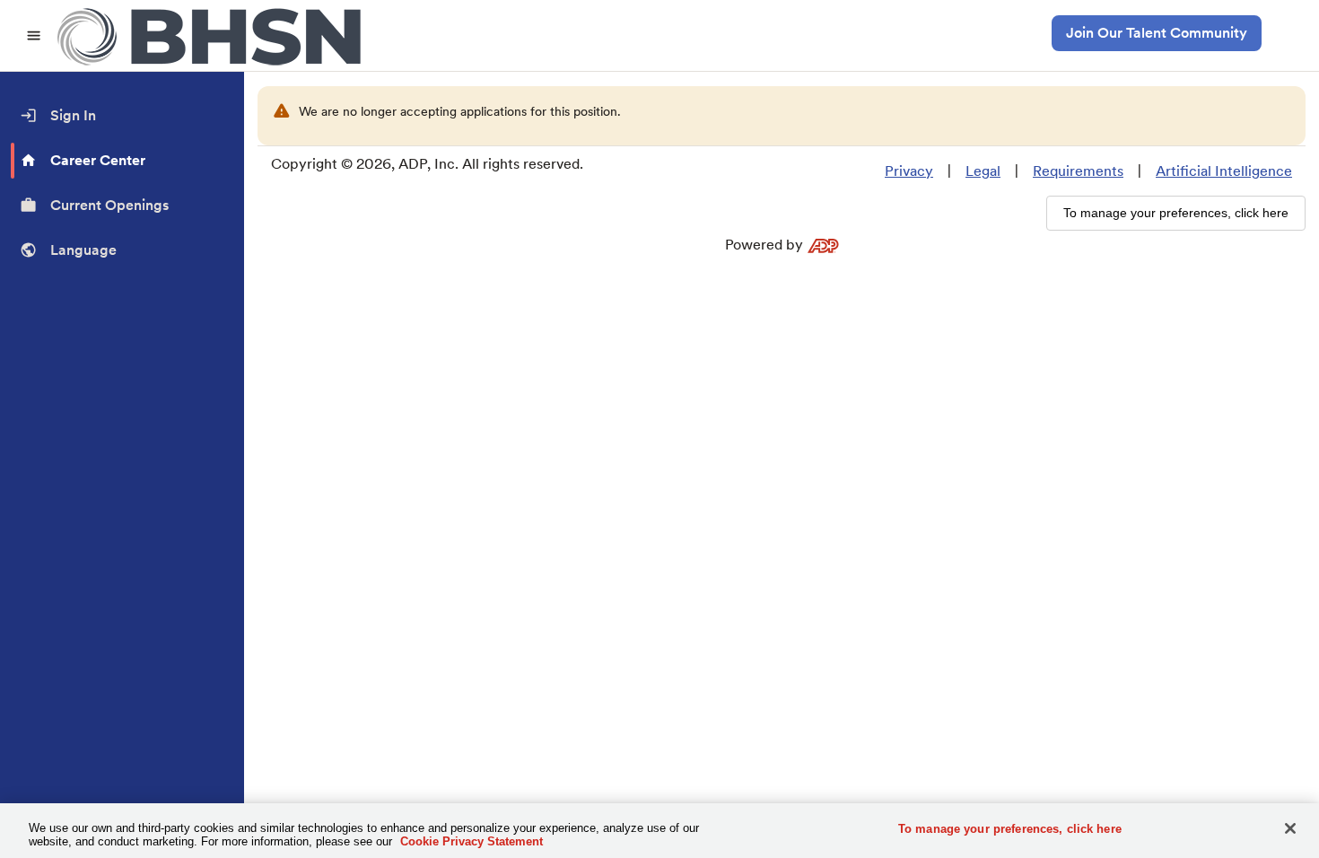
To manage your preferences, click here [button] (1175, 213)
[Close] (1290, 828)
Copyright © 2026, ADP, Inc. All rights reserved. (427, 163)
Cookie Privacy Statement (471, 841)
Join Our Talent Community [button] (1156, 32)
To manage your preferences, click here (1010, 829)
